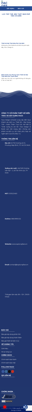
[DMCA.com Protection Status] (7, 401)
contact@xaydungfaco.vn (19, 265)
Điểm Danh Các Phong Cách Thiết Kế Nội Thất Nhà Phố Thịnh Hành (14, 75)
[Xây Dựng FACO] (16, 3)
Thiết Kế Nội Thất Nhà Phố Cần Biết (12, 43)
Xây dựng (10, 8)
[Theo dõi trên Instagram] (6, 371)
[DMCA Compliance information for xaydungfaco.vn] (8, 396)
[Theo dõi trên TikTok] (9, 371)
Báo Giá (21, 8)
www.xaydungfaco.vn (19, 244)
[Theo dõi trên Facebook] (3, 371)
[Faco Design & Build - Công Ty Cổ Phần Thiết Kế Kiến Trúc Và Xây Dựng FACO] (4, 3)
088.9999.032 (16, 219)
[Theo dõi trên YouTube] (12, 371)
